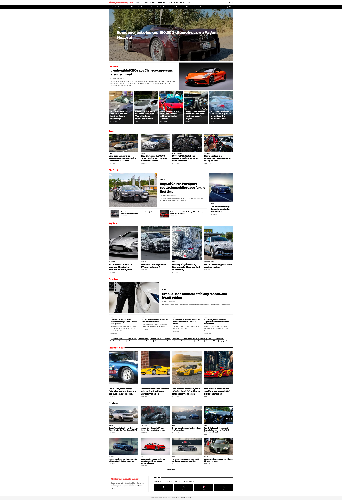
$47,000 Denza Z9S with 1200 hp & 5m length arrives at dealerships (119, 115)
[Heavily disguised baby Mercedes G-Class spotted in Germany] (187, 243)
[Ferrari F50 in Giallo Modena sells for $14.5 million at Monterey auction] (155, 367)
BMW (187, 6)
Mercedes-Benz (198, 6)
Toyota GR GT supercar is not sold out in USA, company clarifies (185, 460)
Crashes (113, 341)
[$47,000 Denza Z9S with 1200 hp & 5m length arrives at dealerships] (121, 107)
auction (167, 338)
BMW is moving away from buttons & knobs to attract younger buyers (195, 115)
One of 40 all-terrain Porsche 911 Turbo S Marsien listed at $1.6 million (186, 322)
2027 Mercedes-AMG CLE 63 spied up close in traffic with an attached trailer (221, 115)
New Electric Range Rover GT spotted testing (154, 265)
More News (113, 403)
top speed (223, 341)
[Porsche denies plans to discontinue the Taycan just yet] (187, 415)
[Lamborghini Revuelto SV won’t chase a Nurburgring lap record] (155, 415)
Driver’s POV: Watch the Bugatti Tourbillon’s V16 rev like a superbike (185, 158)
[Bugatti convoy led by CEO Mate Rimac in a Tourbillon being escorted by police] (146, 107)
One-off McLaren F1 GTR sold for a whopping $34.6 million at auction (217, 391)
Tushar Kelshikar (165, 195)
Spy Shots (113, 223)
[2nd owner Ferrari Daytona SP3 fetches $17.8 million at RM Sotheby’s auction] (187, 367)
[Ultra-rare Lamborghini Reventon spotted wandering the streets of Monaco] (123, 143)
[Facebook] (229, 2)
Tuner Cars (113, 279)
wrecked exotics (146, 341)
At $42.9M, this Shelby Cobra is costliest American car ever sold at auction (123, 391)
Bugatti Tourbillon (177, 153)
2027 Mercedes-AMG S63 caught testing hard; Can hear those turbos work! (154, 158)
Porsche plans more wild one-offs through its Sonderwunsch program (137, 212)
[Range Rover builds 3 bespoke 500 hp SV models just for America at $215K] (123, 415)
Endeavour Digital (175, 497)
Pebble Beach (131, 338)
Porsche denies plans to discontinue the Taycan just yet (186, 429)
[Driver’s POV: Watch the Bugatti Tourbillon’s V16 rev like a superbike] (187, 143)
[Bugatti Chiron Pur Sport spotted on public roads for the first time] (133, 190)
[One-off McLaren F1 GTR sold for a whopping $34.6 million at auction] (218, 367)
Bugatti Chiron (156, 338)
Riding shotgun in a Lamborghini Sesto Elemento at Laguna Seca (217, 158)
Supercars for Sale (117, 347)
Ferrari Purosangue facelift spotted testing (218, 265)
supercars (219, 338)
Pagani (165, 6)
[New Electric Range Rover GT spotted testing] (155, 243)
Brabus (164, 290)
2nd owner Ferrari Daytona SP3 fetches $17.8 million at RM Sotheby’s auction (186, 391)
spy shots (167, 341)
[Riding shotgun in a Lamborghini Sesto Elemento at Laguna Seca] (218, 143)
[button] (189, 2)
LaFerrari (199, 341)
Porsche (211, 6)
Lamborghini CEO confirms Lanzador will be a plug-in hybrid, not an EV (123, 460)
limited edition (211, 341)
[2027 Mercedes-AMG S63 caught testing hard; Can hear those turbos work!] (155, 143)
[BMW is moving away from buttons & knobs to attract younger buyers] (196, 107)
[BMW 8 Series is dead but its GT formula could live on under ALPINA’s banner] (155, 446)
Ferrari (111, 6)
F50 (141, 386)
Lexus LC (212, 204)
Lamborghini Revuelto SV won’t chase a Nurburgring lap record (153, 429)
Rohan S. (120, 42)
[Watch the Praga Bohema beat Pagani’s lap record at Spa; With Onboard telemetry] (218, 415)
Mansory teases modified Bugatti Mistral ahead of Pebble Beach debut (216, 322)
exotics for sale (118, 338)
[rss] (223, 487)
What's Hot (113, 170)
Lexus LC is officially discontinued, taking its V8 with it (220, 209)
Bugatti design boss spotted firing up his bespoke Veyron (218, 460)
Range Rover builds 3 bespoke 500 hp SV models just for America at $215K (123, 429)
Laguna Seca (207, 153)
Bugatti (143, 6)
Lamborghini (121, 6)
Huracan (122, 341)
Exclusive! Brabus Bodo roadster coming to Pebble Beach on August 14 (124, 322)
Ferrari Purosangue (209, 262)
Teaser (157, 341)
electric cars (144, 262)
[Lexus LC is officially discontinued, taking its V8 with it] (221, 187)
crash (210, 338)
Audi (220, 6)
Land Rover (111, 425)
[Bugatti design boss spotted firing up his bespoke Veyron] (218, 446)
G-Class (174, 262)
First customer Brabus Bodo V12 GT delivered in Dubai (155, 321)
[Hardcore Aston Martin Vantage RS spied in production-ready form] (123, 243)
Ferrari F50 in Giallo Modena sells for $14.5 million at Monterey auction (155, 391)
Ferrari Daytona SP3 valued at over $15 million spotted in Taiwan (169, 115)
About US (157, 477)
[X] (232, 2)
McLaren (133, 6)
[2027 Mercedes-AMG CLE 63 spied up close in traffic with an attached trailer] (221, 107)
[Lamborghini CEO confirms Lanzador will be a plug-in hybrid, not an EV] (123, 446)
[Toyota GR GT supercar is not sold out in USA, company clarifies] (187, 446)
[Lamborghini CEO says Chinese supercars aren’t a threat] (206, 76)
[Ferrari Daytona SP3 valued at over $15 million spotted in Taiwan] (171, 107)
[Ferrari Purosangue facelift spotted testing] (218, 243)
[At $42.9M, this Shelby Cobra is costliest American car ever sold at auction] (123, 367)
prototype (176, 338)
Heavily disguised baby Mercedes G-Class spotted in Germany (186, 267)
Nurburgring (144, 153)
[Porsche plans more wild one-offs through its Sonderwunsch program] (115, 213)
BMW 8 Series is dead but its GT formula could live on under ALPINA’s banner (153, 461)
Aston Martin (176, 6)
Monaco (110, 153)
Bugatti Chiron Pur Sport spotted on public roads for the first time (182, 187)
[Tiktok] (203, 487)
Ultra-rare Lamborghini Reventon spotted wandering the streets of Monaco (122, 158)
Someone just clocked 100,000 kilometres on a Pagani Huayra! (167, 35)
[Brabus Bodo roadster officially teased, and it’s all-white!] (134, 297)
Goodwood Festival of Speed (183, 341)
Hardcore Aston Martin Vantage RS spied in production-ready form (120, 267)
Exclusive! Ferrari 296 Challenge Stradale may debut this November (186, 212)
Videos (111, 131)
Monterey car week (190, 338)
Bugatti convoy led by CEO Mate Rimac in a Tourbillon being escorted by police (145, 115)
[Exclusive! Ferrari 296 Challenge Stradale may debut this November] (164, 213)
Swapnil (165, 302)
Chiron (202, 338)
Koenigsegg (154, 6)
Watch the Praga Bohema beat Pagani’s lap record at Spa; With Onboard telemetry (216, 430)
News (118, 28)
